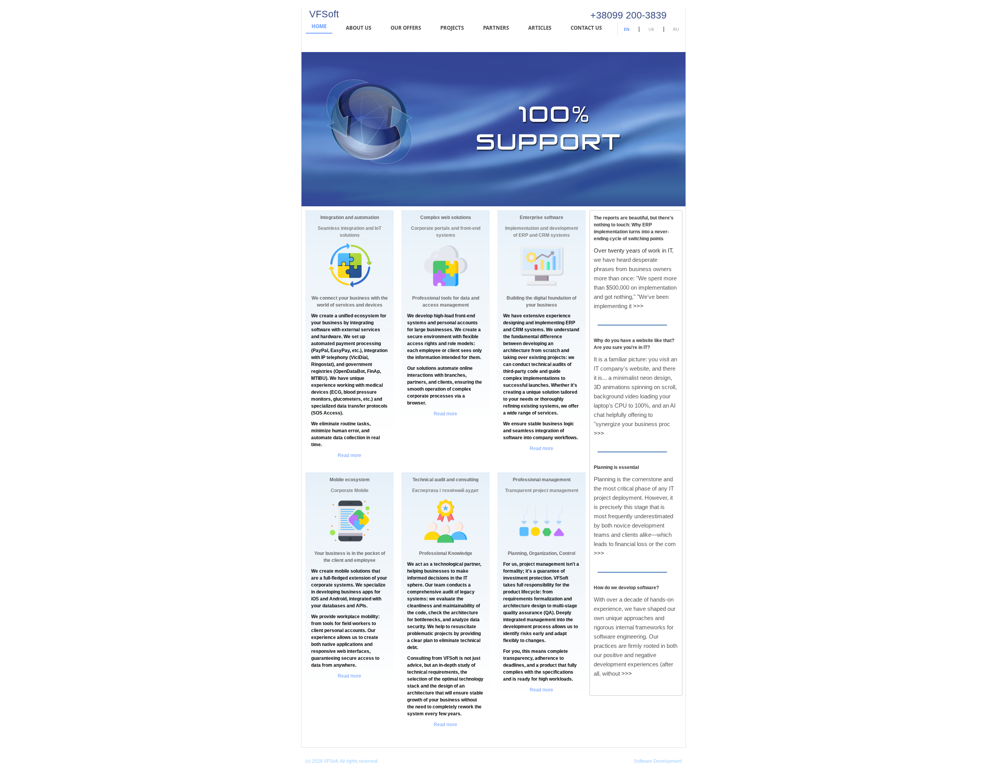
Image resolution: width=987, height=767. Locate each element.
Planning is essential (616, 467)
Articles (539, 27)
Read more (349, 455)
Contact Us (586, 27)
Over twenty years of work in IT (633, 250)
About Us (358, 27)
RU (676, 29)
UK (651, 29)
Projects (452, 27)
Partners (496, 27)
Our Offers (406, 27)
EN (627, 29)
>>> (638, 306)
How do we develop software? (626, 587)
